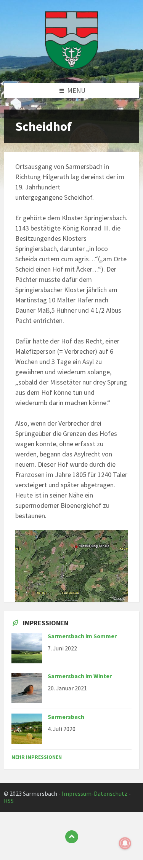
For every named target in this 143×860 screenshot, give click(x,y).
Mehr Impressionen (36, 756)
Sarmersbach (66, 716)
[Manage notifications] (125, 843)
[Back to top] (71, 836)
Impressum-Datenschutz (94, 793)
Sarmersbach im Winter (80, 676)
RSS (9, 800)
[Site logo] (71, 67)
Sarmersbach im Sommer (82, 636)
